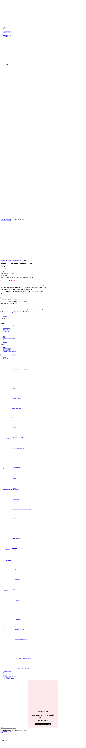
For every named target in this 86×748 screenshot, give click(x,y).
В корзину (18, 311)
